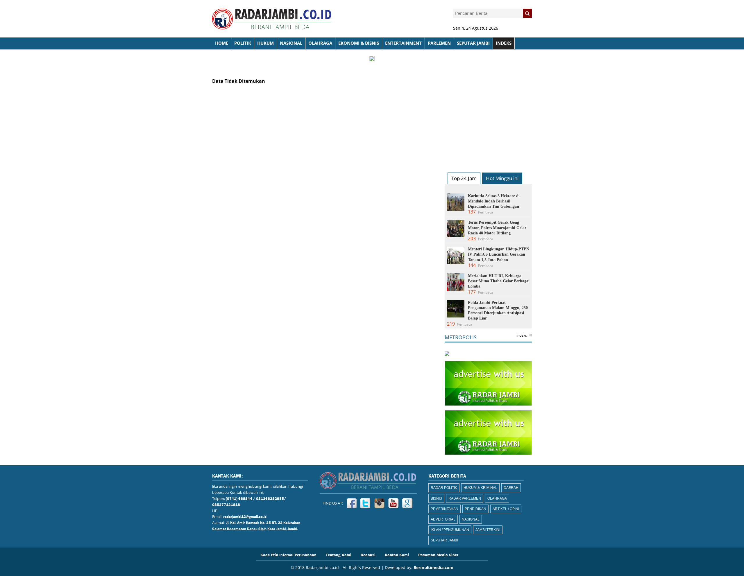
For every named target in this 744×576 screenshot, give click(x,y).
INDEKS (504, 43)
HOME (221, 43)
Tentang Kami (338, 554)
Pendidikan (475, 509)
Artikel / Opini (506, 509)
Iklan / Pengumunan (450, 530)
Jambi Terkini (487, 530)
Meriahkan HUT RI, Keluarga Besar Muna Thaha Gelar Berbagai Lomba (499, 281)
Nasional (291, 43)
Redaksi (368, 554)
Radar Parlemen (464, 498)
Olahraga (320, 43)
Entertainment (403, 43)
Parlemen (439, 43)
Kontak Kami (397, 554)
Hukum (265, 43)
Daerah (511, 488)
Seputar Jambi (473, 43)
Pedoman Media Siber (438, 554)
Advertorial (443, 519)
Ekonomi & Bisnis (358, 43)
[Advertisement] (488, 123)
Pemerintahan (444, 509)
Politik (242, 43)
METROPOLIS (461, 337)
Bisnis (436, 498)
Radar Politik (444, 488)
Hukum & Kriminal (480, 488)
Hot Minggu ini (502, 178)
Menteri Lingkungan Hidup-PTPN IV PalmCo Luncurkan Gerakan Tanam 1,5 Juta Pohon (498, 254)
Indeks (521, 336)
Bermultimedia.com (433, 567)
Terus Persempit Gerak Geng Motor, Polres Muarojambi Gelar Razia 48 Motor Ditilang (497, 227)
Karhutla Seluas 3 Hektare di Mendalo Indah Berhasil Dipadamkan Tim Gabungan (494, 201)
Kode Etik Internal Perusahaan (288, 554)
